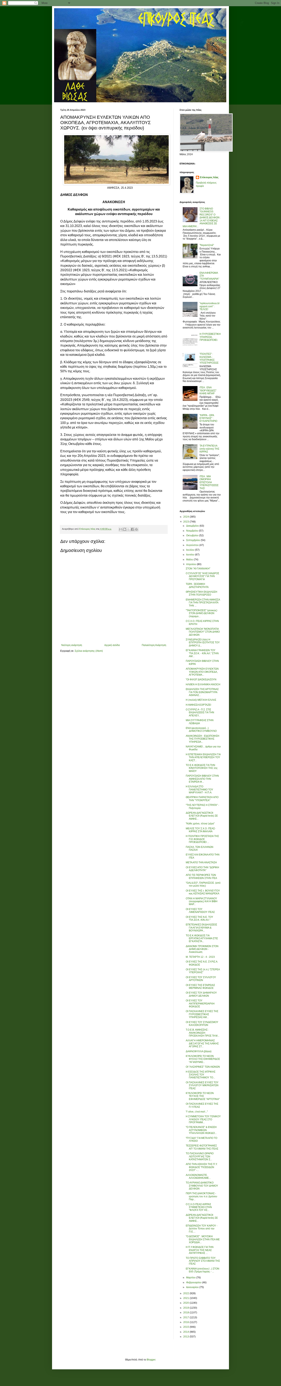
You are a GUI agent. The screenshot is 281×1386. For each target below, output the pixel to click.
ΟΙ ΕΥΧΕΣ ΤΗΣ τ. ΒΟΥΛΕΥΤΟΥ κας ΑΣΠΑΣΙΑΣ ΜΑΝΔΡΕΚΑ (203, 892)
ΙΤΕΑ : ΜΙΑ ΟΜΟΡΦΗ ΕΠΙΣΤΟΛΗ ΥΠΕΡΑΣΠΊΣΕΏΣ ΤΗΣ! (209, 482)
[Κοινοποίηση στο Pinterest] (136, 529)
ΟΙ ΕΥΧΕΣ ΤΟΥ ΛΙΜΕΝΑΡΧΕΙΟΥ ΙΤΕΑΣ (200, 911)
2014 (186, 1331)
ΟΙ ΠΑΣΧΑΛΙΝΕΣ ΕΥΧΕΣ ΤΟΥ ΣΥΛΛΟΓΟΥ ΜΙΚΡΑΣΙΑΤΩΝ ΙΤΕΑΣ (202, 1085)
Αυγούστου (192, 545)
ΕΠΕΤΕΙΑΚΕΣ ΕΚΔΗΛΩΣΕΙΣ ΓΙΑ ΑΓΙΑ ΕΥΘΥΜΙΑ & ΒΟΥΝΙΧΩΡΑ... (201, 927)
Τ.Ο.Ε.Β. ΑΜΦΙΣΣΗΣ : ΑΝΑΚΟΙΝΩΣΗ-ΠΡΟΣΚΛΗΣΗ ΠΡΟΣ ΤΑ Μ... (202, 1032)
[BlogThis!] (125, 529)
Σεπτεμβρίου (193, 540)
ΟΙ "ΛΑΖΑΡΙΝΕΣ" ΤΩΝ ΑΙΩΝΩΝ (203, 1066)
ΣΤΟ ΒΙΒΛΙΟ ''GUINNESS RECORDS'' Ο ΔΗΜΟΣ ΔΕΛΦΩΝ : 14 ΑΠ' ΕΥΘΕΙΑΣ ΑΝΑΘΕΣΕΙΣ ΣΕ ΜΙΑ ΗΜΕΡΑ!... (202, 217)
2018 (186, 1312)
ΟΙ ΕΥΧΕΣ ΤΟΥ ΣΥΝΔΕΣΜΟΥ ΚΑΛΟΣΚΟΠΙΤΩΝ (202, 1023)
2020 (186, 1302)
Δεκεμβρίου (193, 525)
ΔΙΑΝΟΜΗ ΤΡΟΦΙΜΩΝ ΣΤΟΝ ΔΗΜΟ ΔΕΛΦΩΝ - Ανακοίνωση (202, 949)
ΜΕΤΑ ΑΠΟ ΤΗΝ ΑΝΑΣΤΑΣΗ (201, 862)
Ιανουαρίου (192, 1287)
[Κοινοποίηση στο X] (129, 529)
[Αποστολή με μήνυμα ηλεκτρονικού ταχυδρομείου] (121, 529)
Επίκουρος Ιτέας (209, 177)
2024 (186, 516)
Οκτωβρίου (192, 535)
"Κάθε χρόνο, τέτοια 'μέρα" (200, 823)
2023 (186, 521)
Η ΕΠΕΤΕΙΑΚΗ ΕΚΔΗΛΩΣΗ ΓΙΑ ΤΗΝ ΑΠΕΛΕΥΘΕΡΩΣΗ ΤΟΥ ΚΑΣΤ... (203, 757)
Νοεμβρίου (192, 530)
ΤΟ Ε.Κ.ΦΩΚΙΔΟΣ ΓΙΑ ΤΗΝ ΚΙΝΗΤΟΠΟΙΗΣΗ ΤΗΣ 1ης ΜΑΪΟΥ (202, 768)
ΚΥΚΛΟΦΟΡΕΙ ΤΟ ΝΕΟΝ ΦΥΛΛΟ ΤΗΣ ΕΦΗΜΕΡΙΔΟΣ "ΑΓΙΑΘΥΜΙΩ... (203, 1059)
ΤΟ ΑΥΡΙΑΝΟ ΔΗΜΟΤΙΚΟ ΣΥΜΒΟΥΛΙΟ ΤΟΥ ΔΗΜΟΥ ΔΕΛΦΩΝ (202, 1185)
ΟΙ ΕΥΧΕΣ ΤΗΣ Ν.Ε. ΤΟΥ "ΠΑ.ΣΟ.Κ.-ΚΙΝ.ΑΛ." (199, 918)
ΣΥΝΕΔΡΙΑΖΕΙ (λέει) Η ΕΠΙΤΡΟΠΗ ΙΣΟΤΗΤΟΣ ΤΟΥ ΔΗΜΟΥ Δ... (203, 642)
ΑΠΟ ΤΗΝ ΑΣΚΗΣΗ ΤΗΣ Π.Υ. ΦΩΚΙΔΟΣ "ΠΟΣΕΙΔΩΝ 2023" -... (201, 1167)
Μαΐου (190, 559)
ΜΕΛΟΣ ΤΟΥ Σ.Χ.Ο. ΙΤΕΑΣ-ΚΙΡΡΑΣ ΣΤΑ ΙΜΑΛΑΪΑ (201, 830)
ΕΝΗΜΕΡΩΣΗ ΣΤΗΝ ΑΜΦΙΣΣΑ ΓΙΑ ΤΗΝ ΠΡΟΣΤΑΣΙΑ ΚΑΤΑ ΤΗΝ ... (203, 602)
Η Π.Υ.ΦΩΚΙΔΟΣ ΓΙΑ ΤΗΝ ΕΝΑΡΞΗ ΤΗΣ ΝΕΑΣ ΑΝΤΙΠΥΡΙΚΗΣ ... (200, 1250)
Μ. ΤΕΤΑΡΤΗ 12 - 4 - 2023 (200, 956)
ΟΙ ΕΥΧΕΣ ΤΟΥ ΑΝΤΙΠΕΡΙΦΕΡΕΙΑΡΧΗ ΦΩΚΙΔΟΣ (200, 1003)
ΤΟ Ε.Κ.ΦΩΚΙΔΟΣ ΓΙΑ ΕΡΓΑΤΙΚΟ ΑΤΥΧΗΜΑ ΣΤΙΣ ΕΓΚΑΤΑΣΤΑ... (202, 938)
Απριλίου (191, 564)
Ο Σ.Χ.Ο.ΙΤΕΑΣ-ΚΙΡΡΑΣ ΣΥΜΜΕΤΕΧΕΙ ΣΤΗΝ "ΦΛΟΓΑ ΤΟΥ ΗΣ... (199, 1207)
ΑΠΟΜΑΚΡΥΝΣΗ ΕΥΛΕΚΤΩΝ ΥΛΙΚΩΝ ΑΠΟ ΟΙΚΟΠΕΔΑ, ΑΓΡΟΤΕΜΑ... (202, 671)
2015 (186, 1326)
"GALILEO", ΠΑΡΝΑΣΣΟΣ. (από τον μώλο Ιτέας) (203, 884)
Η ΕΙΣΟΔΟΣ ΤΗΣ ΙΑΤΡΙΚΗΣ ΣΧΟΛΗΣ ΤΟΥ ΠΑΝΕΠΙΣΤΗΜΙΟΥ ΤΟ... (200, 1074)
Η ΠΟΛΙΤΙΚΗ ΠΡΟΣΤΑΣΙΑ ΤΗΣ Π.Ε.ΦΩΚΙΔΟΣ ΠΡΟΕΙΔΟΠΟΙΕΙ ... (202, 839)
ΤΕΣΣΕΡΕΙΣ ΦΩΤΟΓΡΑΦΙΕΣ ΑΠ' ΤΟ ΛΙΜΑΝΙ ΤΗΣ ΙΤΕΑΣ (202, 1147)
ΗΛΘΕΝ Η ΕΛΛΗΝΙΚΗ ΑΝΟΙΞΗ (203, 684)
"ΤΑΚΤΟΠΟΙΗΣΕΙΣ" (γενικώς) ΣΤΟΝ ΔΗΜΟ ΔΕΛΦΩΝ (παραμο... (201, 613)
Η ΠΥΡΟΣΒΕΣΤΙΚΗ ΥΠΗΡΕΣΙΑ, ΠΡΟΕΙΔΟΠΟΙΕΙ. (210, 337)
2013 (186, 1336)
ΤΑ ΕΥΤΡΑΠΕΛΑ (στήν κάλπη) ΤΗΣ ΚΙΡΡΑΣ (209, 448)
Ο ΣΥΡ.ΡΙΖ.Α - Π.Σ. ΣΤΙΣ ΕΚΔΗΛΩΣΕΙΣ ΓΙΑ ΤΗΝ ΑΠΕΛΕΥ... (200, 712)
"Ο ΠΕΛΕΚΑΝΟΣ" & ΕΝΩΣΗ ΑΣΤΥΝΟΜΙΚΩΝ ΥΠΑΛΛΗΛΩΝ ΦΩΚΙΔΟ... (201, 1130)
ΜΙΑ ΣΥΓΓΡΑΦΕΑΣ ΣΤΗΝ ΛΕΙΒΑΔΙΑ (200, 722)
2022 (186, 1293)
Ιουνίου (190, 554)
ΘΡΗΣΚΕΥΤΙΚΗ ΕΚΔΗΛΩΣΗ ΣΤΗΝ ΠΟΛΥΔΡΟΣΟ (201, 593)
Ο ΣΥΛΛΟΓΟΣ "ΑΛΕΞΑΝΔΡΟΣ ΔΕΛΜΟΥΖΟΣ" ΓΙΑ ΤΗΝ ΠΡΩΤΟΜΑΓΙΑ (202, 576)
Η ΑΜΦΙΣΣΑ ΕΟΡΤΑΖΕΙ (198, 704)
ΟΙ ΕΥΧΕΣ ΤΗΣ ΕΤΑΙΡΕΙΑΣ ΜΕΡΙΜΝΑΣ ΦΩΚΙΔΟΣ (200, 986)
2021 (186, 1298)
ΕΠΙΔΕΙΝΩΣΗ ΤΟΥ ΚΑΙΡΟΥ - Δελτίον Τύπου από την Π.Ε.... (201, 1228)
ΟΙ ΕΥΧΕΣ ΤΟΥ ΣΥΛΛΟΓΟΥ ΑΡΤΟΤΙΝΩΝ (201, 979)
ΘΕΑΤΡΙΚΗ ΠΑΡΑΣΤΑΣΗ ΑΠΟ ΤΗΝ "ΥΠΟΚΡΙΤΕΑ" (202, 799)
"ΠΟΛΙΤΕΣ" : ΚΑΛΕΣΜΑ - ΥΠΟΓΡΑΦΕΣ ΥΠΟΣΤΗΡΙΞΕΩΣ (209, 358)
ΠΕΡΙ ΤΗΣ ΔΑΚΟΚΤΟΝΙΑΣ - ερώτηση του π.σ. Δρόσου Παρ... (201, 1196)
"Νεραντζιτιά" (207, 245)
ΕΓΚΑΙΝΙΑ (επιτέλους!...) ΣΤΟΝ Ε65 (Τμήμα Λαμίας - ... (202, 1270)
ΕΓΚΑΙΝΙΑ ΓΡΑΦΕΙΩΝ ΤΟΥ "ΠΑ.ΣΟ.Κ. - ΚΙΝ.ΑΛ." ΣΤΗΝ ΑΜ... (202, 653)
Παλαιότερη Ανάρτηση (154, 645)
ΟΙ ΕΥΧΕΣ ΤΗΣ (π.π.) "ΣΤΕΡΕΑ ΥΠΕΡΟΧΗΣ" (203, 971)
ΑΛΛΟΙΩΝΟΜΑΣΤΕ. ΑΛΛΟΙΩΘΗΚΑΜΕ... (198, 1176)
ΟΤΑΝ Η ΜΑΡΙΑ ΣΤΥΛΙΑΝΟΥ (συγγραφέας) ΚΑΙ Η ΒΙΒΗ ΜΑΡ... (201, 901)
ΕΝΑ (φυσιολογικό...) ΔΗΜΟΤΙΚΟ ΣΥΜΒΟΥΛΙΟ (201, 729)
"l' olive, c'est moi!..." (197, 1111)
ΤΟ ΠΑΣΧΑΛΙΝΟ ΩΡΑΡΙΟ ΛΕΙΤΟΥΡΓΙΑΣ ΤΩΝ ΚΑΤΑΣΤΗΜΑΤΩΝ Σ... (200, 1156)
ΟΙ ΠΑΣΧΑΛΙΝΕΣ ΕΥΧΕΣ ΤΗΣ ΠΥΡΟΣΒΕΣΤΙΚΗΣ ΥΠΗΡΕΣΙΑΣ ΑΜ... (202, 1014)
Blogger (151, 1359)
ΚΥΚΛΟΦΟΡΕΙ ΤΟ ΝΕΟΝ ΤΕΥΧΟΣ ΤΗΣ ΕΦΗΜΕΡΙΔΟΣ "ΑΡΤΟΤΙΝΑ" (203, 1096)
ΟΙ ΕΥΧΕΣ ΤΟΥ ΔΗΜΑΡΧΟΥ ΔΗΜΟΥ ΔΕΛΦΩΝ (201, 994)
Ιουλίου (190, 549)
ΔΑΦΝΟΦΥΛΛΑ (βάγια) (198, 1051)
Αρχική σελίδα (112, 645)
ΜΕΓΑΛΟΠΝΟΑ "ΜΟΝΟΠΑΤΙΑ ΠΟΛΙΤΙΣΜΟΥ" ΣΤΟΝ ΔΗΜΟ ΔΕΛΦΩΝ (203, 631)
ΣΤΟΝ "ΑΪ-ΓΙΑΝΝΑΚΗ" (198, 568)
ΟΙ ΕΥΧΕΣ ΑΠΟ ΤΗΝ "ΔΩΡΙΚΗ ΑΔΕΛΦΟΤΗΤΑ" (202, 869)
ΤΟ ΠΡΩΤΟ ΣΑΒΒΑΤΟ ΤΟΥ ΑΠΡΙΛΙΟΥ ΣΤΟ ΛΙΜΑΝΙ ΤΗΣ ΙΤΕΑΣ (203, 1261)
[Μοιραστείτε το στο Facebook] (132, 529)
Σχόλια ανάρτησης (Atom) (89, 650)
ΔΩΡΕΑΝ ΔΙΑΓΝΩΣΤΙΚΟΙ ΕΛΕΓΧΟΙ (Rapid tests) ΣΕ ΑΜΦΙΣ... (202, 815)
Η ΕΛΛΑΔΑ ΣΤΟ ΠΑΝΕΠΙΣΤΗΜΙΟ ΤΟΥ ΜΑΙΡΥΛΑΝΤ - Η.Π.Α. (199, 789)
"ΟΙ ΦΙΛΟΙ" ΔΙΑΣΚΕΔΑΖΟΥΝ (201, 679)
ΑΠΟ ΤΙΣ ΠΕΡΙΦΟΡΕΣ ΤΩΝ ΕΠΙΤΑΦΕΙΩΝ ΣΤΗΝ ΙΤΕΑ (201, 876)
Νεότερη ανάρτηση (71, 645)
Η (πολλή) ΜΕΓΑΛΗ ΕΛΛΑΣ (201, 699)
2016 (186, 1322)
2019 (186, 1307)
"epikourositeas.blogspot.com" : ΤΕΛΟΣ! (209, 306)
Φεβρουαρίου (194, 1282)
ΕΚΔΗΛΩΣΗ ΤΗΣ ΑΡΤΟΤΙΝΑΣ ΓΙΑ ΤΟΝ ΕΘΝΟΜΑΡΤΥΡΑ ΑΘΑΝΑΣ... (202, 692)
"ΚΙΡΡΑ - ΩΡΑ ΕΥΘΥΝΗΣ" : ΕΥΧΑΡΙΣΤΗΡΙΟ (208, 418)
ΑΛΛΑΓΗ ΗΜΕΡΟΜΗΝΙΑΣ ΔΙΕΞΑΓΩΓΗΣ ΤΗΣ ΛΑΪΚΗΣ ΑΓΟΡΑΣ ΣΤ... (202, 1043)
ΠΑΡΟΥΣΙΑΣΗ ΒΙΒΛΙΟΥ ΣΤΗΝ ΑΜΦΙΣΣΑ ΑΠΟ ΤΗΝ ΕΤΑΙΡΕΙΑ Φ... (202, 778)
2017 (186, 1317)
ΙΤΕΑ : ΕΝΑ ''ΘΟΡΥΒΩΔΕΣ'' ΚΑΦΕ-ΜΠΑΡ (208, 390)
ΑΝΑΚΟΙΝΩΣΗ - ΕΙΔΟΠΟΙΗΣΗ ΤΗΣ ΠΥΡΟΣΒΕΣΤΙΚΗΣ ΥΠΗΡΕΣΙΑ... (202, 738)
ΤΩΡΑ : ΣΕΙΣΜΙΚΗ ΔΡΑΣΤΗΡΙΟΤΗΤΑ (197, 585)
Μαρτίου (191, 1277)
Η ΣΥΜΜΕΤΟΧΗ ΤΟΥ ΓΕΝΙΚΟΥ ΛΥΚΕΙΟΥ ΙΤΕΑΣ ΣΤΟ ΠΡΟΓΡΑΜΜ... (203, 1119)
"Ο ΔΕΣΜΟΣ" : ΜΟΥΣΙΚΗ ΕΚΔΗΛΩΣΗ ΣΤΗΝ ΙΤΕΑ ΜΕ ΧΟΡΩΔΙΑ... (203, 1239)
